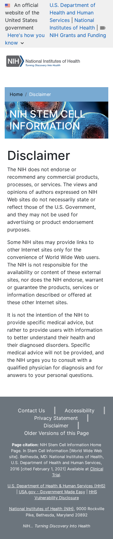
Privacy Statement (56, 418)
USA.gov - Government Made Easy (52, 491)
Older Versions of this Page (56, 433)
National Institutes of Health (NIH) (41, 508)
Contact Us (31, 410)
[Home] (45, 61)
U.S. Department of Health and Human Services (72, 12)
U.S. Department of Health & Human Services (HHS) (56, 486)
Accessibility (79, 410)
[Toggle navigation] (22, 74)
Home (16, 94)
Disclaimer (56, 425)
